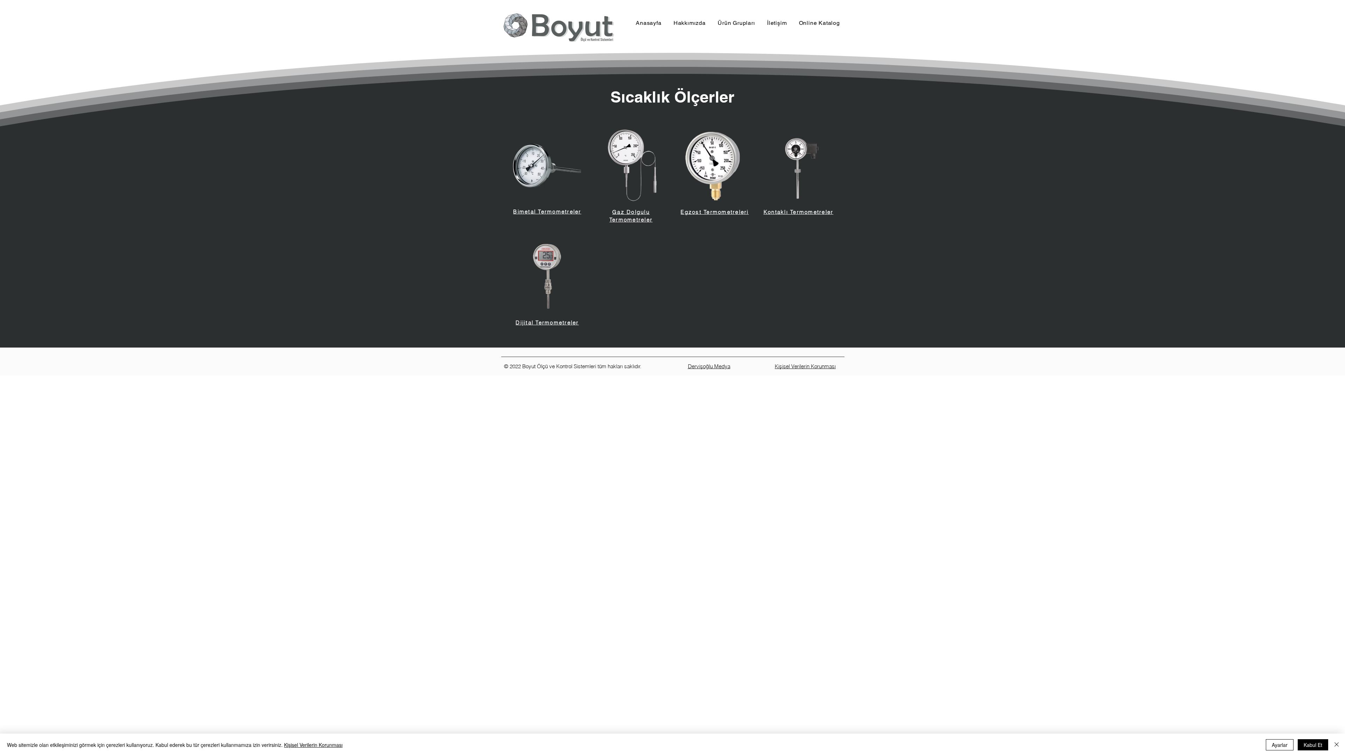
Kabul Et (1313, 744)
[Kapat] (1336, 744)
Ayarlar (1280, 744)
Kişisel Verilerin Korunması (313, 744)
